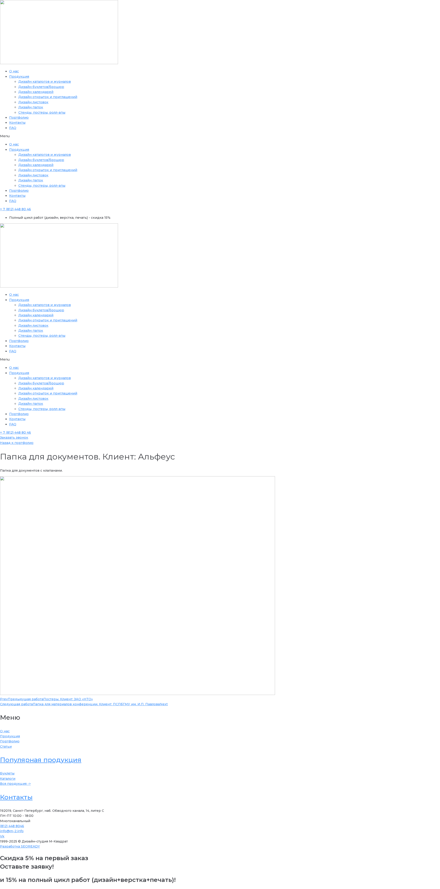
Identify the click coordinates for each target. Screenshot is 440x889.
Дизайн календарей (35, 92)
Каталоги (7, 779)
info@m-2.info (12, 831)
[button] (220, 136)
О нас (14, 71)
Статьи (6, 746)
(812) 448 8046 (12, 826)
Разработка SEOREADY (20, 846)
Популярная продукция (40, 760)
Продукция (19, 76)
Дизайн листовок (33, 102)
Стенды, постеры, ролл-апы (41, 112)
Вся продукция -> (15, 784)
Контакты (17, 122)
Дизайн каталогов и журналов (44, 81)
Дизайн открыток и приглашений (47, 97)
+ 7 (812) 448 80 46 (15, 209)
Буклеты (7, 773)
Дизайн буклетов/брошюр (41, 87)
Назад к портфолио (16, 443)
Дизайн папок (30, 107)
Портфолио (19, 117)
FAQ (12, 128)
